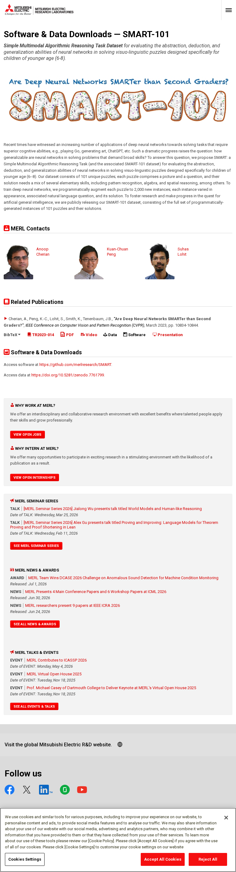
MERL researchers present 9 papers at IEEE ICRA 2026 (72, 605)
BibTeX (11, 334)
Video (91, 334)
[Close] (226, 817)
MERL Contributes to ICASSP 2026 (57, 660)
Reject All (208, 859)
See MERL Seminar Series (36, 546)
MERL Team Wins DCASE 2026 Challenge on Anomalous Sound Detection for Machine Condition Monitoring (123, 577)
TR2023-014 (42, 334)
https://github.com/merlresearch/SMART (75, 364)
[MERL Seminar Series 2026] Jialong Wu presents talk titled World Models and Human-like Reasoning (113, 508)
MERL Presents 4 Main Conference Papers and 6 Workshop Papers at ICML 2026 (95, 591)
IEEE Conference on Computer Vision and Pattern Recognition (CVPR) (85, 325)
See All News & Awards (35, 624)
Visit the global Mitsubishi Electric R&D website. (58, 745)
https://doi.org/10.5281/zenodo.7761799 (67, 375)
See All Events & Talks (34, 707)
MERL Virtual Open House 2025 (54, 674)
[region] (118, 840)
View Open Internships (35, 478)
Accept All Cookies (162, 859)
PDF (69, 334)
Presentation (170, 334)
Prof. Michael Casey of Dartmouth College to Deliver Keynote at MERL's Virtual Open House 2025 (111, 687)
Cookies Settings (24, 859)
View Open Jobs (27, 435)
